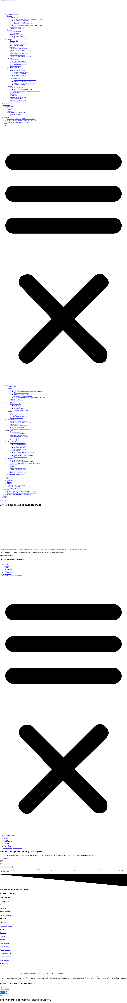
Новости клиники (5, 915)
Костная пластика (15, 66)
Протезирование (12, 69)
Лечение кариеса (15, 17)
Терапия (9, 16)
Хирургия (10, 58)
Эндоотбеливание (19, 36)
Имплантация (11, 47)
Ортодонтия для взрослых (18, 100)
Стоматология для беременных (16, 101)
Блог (4, 125)
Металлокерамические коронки (23, 81)
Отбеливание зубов (16, 34)
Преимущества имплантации (19, 53)
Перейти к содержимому (7, 0)
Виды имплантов (15, 52)
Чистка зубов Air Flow (16, 42)
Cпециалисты (4, 901)
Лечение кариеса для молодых (23, 23)
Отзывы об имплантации (17, 55)
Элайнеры (13, 94)
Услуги (5, 13)
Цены (5, 103)
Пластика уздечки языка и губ (19, 62)
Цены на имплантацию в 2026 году (20, 50)
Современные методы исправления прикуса (27, 91)
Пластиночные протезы (21, 72)
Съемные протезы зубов (17, 70)
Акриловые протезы (20, 75)
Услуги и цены (4, 963)
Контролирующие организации (16, 112)
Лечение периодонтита (17, 28)
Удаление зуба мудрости (17, 61)
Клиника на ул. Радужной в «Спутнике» (19, 122)
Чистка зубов (14, 41)
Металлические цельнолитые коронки (25, 80)
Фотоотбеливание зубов (21, 38)
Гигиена (9, 39)
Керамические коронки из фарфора (24, 83)
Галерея (9, 109)
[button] (63, 255)
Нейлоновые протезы (20, 77)
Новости (9, 111)
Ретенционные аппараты (17, 95)
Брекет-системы (15, 92)
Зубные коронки (15, 78)
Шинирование (4, 960)
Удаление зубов (15, 59)
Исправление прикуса (16, 87)
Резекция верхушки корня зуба (19, 64)
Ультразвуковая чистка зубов (18, 44)
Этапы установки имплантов (19, 48)
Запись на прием (5, 911)
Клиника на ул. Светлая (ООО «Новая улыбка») (21, 119)
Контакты (6, 117)
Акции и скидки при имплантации (20, 56)
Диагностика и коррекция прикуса (24, 89)
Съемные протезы (5, 953)
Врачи (5, 123)
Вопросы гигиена (15, 116)
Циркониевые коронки (20, 84)
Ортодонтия (10, 86)
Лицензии (10, 108)
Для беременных (5, 950)
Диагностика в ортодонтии (18, 97)
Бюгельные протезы (20, 73)
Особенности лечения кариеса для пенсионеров (28, 19)
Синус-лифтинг (15, 67)
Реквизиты (10, 106)
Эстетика (9, 30)
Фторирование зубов (16, 45)
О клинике (6, 105)
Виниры (16, 33)
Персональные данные (13, 114)
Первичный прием (12, 14)
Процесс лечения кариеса (21, 20)
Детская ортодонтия (16, 98)
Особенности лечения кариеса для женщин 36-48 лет (29, 25)
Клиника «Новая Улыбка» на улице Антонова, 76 (21, 120)
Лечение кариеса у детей (21, 22)
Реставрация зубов (15, 31)
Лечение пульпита (15, 27)
